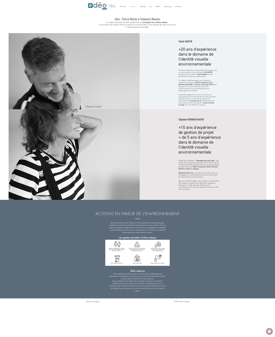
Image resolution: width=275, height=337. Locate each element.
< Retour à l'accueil (93, 106)
